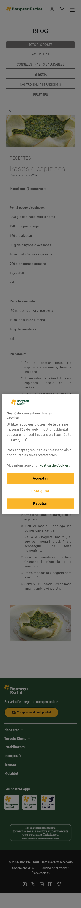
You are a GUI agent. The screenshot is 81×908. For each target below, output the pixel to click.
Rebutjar (40, 503)
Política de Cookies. (54, 465)
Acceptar (40, 478)
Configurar (40, 491)
